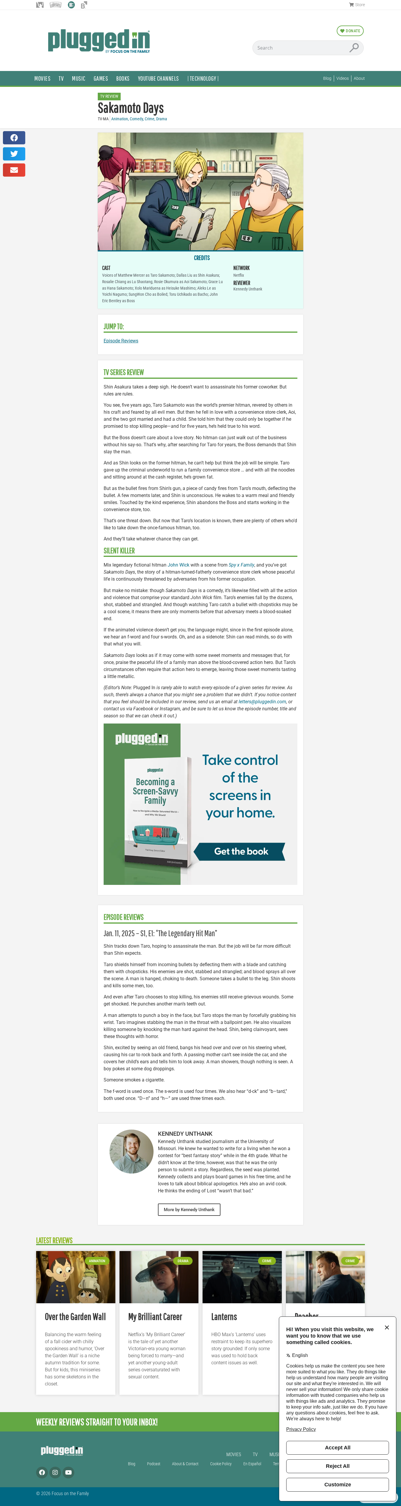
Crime (149, 118)
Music (78, 78)
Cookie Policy (221, 1463)
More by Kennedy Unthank (189, 1209)
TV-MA (103, 118)
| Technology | (203, 78)
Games (101, 78)
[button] (14, 137)
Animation (119, 118)
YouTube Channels (158, 78)
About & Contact (185, 1463)
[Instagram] (55, 1472)
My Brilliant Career (155, 1316)
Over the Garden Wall (75, 1316)
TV (61, 78)
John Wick (178, 565)
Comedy (136, 118)
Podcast (153, 1463)
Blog (131, 1463)
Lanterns (224, 1316)
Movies (42, 78)
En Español (252, 1463)
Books (123, 78)
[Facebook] (42, 1472)
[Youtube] (68, 1472)
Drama (161, 118)
